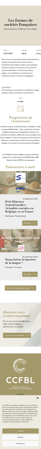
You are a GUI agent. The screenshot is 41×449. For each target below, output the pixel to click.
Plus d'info (27, 223)
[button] (37, 398)
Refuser (20, 437)
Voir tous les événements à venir (18, 288)
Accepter (20, 431)
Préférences (20, 443)
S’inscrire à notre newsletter (14, 335)
